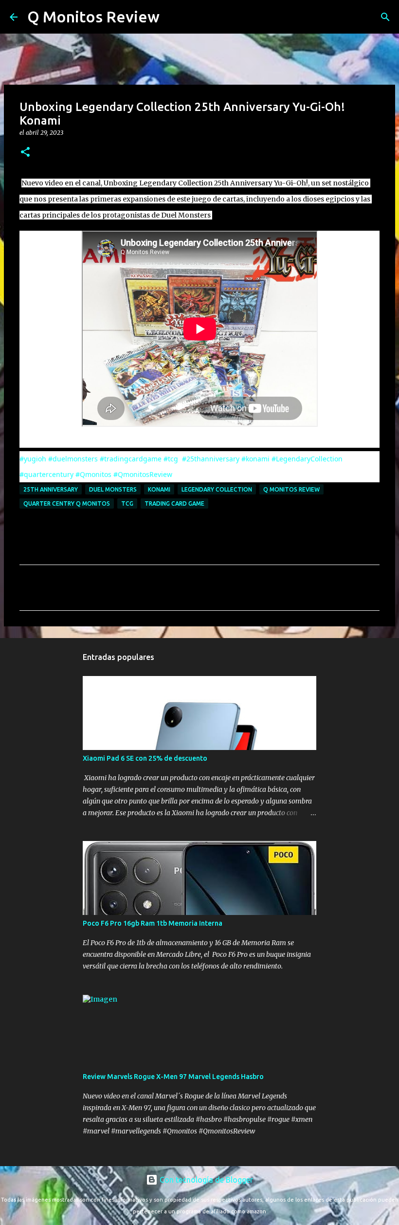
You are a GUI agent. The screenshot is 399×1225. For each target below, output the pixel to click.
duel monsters (113, 489)
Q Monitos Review (93, 16)
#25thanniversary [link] (210, 458)
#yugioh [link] (32, 458)
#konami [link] (255, 458)
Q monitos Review (291, 489)
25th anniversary (50, 489)
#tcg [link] (170, 458)
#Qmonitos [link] (93, 474)
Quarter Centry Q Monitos (66, 503)
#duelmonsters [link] (73, 458)
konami (159, 489)
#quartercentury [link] (46, 474)
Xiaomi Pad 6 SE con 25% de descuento (145, 758)
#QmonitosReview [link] (142, 474)
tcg (127, 503)
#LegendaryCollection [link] (307, 458)
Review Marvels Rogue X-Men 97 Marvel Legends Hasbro (173, 1076)
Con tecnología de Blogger (205, 1179)
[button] (25, 152)
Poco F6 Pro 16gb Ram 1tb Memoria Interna (152, 923)
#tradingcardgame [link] (131, 458)
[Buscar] (173, 17)
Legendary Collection (216, 489)
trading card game (174, 503)
